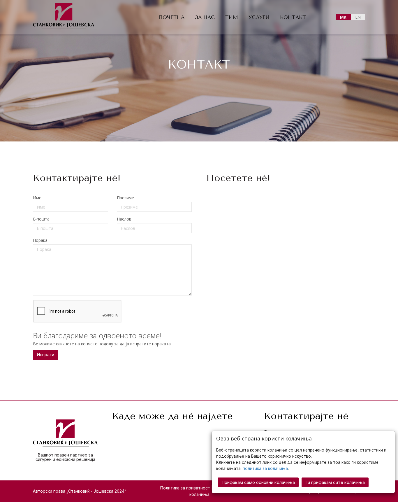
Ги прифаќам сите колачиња (335, 482)
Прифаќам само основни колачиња (258, 482)
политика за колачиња (265, 468)
